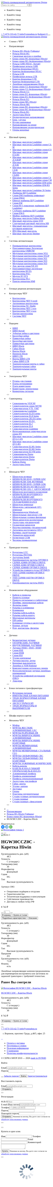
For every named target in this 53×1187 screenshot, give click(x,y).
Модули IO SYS (20, 276)
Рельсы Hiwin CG (20, 92)
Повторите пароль (10, 1113)
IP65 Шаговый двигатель (24, 231)
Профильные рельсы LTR (24, 76)
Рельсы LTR (18, 74)
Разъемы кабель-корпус (23, 615)
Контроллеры (18, 298)
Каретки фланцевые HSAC (25, 69)
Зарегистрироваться (37, 1076)
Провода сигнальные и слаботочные (30, 600)
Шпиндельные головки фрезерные (29, 517)
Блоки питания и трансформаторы (24, 688)
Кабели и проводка (21, 595)
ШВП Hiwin (18, 346)
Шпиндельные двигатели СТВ (27, 515)
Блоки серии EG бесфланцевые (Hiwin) (31, 97)
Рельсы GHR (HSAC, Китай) (26, 64)
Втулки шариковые (21, 122)
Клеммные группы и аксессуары (28, 623)
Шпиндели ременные (22, 504)
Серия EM (17, 203)
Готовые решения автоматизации (24, 288)
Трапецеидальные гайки (24, 366)
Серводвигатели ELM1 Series (26, 446)
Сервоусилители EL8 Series (25, 416)
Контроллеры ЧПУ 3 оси (24, 308)
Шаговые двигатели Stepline (26, 233)
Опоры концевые (20, 130)
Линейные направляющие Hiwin (28, 84)
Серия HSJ (17, 655)
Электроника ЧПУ (17, 376)
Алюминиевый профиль (24, 773)
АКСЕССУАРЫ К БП (22, 703)
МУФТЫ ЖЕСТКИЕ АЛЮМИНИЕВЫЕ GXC (24, 729)
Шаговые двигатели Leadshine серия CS (31, 177)
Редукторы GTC (20, 552)
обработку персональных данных (14, 1119)
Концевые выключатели (24, 663)
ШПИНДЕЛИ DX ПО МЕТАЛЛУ (29, 487)
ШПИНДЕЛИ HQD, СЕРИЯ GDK (29, 484)
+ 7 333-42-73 (10, 34)
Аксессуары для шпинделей (25, 522)
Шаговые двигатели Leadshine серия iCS (32, 149)
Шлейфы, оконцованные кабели (28, 602)
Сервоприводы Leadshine (24, 411)
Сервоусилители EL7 (22, 424)
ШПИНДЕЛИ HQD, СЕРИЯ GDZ (29, 479)
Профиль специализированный (27, 778)
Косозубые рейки (20, 336)
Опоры (15, 791)
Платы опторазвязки (22, 383)
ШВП (15, 328)
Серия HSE (17, 650)
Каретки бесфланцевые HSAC (27, 71)
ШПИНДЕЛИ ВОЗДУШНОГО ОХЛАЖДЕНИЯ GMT (27, 495)
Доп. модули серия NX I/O (25, 266)
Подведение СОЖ (21, 537)
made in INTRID (38, 1058)
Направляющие (15, 46)
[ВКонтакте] (3, 827)
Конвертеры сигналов (23, 391)
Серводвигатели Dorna (23, 457)
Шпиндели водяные (22, 476)
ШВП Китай (18, 331)
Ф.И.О (4, 1101)
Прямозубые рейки (21, 338)
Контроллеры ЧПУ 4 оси (24, 311)
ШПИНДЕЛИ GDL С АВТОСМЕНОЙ (31, 489)
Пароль (4, 1071)
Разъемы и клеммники (23, 607)
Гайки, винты (19, 784)
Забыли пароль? (12, 1076)
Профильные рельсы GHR (25, 66)
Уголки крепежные (21, 658)
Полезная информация (18, 1048)
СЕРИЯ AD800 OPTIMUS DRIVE (29, 562)
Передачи (12, 323)
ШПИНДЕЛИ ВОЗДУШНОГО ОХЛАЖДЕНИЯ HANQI (27, 500)
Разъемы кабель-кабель (23, 613)
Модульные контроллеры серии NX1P (30, 256)
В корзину (6, 915)
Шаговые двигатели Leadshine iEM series (32, 183)
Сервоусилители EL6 (22, 426)
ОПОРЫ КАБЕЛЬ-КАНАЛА (26, 771)
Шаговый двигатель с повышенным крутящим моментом (29, 227)
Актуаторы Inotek (20, 557)
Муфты (16, 725)
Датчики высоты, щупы (23, 660)
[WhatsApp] (10, 827)
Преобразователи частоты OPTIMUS (30, 560)
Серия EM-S (18, 213)
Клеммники (18, 610)
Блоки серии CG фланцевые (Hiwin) (29, 86)
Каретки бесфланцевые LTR (26, 81)
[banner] (24, 36)
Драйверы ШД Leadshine (24, 193)
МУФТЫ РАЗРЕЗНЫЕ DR (25, 733)
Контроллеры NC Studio (24, 306)
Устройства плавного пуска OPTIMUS (31, 570)
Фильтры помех (20, 605)
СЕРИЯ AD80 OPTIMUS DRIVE (28, 565)
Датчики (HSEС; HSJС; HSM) (26, 648)
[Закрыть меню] (8, 133)
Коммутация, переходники (25, 389)
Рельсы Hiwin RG (20, 112)
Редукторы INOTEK (22, 555)
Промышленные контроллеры (26, 246)
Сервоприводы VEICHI (23, 403)
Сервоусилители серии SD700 (27, 406)
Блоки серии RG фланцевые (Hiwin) (29, 107)
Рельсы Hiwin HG (21, 53)
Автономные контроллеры (25, 303)
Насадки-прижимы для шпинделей (29, 527)
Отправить (6, 1089)
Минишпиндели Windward (25, 512)
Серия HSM (18, 653)
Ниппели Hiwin (20, 353)
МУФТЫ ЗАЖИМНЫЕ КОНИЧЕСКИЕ (31, 763)
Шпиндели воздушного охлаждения (29, 492)
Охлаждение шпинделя (23, 525)
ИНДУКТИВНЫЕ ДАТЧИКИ (27, 645)
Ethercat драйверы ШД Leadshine (28, 200)
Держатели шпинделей (23, 535)
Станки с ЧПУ (15, 41)
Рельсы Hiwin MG (21, 104)
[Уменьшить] (2, 912)
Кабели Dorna (19, 462)
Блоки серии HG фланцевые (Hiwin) (29, 58)
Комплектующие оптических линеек (30, 668)
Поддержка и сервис (17, 1045)
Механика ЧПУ (15, 720)
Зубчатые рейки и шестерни (25, 333)
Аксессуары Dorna (21, 464)
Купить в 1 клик (20, 915)
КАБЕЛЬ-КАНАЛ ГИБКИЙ (26, 768)
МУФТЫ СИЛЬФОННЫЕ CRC (27, 756)
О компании (13, 1051)
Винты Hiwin (18, 351)
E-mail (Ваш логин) (10, 1104)
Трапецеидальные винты (24, 369)
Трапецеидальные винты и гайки (28, 364)
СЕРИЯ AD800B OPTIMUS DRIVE (29, 567)
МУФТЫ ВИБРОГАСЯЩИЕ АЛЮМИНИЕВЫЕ (26, 736)
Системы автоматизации (20, 241)
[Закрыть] (2, 1076)
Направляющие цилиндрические (28, 127)
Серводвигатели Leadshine (25, 429)
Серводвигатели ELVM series (26, 452)
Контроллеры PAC (21, 274)
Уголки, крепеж (20, 786)
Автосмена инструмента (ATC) (27, 530)
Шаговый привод (16, 137)
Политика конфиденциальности (22, 1053)
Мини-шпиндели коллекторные (27, 520)
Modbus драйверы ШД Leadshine (28, 216)
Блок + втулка (19, 120)
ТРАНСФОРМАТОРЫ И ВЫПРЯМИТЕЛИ (24, 707)
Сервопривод (14, 398)
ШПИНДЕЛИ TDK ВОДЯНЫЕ (27, 481)
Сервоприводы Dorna (22, 454)
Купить (5, 1151)
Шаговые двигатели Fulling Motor (28, 218)
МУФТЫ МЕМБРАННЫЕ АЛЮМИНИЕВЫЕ (25, 746)
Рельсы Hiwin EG (20, 99)
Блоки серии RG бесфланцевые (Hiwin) (31, 109)
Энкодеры (17, 681)
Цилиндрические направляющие (28, 117)
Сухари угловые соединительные (28, 796)
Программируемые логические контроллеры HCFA (27, 269)
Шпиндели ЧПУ (16, 472)
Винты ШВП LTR (21, 359)
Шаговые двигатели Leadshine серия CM (32, 180)
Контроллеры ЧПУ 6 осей (24, 301)
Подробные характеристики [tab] (14, 918)
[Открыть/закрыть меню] (49, 34)
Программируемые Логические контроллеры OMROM (27, 249)
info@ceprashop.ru (28, 34)
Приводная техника (17, 547)
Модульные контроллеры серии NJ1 (29, 258)
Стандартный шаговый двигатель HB (30, 223)
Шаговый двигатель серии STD (27, 221)
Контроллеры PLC (21, 279)
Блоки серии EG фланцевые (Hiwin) (29, 94)
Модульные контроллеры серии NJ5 (29, 263)
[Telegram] (6, 827)
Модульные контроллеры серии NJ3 (29, 261)
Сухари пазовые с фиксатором (27, 801)
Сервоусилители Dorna (23, 459)
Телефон (5, 1107)
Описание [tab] (33, 918)
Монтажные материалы (23, 618)
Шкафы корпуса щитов (19, 715)
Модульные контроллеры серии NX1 (30, 253)
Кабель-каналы (19, 766)
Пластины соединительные (25, 794)
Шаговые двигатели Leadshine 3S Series (31, 190)
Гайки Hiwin (18, 348)
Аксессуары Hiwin (21, 114)
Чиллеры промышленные (24, 540)
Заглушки (17, 789)
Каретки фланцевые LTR (24, 79)
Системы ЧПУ (19, 316)
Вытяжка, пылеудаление (24, 532)
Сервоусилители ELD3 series (26, 413)
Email (3, 1068)
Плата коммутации (21, 386)
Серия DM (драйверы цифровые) (28, 195)
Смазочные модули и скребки (26, 56)
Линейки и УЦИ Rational (24, 665)
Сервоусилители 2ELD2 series (26, 418)
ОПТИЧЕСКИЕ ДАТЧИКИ (25, 643)
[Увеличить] (11, 912)
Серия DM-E (18, 198)
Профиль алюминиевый (24, 776)
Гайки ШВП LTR (20, 361)
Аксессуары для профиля (24, 781)
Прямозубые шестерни (23, 343)
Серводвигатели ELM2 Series (26, 449)
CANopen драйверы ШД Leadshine (29, 211)
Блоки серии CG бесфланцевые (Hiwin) (31, 89)
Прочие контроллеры (22, 313)
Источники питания (22, 693)
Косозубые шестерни (22, 341)
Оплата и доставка (16, 1043)
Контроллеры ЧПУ (17, 293)
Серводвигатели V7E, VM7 (25, 408)
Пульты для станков (22, 381)
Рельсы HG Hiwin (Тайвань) (26, 51)
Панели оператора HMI (23, 281)
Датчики (12, 635)
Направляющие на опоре (24, 125)
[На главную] (24, 2)
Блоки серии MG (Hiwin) (24, 102)
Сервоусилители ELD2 (24, 421)
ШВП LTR (17, 356)
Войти (23, 1076)
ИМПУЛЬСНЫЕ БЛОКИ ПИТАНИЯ (30, 695)
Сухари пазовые (20, 799)
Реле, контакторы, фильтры (25, 628)
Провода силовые (21, 597)
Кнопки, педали (20, 625)
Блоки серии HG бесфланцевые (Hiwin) (31, 61)
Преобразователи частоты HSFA (28, 583)
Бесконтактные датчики (23, 640)
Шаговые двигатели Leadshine (27, 142)
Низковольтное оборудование (22, 590)
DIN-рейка (17, 620)
